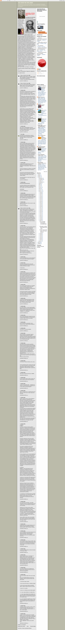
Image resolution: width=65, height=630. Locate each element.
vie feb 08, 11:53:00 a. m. (24, 552)
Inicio (28, 626)
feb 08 (41, 219)
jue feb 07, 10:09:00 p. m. (24, 330)
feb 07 (41, 220)
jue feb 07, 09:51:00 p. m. (24, 319)
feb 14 (41, 211)
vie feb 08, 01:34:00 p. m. (24, 565)
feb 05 (41, 234)
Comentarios (40, 73)
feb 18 (41, 206)
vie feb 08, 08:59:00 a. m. (24, 421)
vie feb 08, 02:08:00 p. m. (24, 572)
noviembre (41, 179)
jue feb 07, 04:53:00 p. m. (24, 223)
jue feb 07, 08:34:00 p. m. (24, 282)
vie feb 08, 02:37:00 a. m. (24, 395)
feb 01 (41, 239)
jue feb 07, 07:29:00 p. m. (24, 260)
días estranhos (40, 162)
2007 (39, 242)
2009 (39, 175)
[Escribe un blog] (19, 70)
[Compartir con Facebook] (20, 70)
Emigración (28, 71)
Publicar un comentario (22, 624)
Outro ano (43, 118)
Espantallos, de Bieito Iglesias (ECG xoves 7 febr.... (43, 227)
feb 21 (41, 202)
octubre (40, 180)
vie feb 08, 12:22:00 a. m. (24, 358)
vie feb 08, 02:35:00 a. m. (24, 388)
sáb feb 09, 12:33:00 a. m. (24, 623)
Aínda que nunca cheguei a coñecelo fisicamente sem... (42, 49)
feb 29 (41, 192)
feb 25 (41, 197)
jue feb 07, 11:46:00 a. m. (24, 139)
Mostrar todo (45, 171)
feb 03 (41, 237)
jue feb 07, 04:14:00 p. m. (24, 199)
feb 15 (41, 210)
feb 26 (41, 196)
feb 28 (41, 193)
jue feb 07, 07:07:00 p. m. (24, 254)
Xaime (22, 134)
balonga (39, 109)
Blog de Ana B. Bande (41, 135)
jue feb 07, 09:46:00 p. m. (24, 312)
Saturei (39, 97)
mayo (40, 187)
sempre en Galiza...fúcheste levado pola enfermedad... (42, 39)
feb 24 (41, 198)
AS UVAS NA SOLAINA (25, 3)
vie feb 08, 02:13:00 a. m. (24, 375)
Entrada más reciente (21, 626)
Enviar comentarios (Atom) (26, 628)
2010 (39, 174)
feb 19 (41, 205)
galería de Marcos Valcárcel (41, 27)
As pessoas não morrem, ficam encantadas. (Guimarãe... (41, 53)
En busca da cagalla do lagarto (42, 86)
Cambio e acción (40, 155)
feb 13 (41, 212)
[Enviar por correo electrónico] (18, 70)
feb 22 (41, 201)
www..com (40, 25)
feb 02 (41, 238)
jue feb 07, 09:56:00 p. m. (24, 325)
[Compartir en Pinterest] (21, 70)
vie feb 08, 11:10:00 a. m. (24, 537)
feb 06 (41, 233)
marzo (40, 189)
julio (40, 184)
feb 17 (41, 207)
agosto (40, 183)
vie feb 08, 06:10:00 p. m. (24, 611)
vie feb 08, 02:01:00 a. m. (24, 370)
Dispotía (42, 147)
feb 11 (41, 215)
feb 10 (41, 216)
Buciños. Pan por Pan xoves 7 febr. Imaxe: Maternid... (43, 230)
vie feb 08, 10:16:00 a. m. (24, 499)
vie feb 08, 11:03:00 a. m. (24, 521)
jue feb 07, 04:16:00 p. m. (24, 205)
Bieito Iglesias (23, 71)
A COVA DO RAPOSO (41, 146)
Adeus (42, 110)
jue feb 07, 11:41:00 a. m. (24, 131)
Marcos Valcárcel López (25, 75)
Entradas (39, 72)
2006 (39, 243)
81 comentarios (40, 45)
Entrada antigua (33, 626)
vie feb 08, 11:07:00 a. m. (24, 528)
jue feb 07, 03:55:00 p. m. (24, 190)
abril (40, 188)
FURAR (32, 373)
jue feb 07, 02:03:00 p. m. (24, 160)
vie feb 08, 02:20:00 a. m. (24, 381)
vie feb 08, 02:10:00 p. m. (24, 603)
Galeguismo (32, 71)
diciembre (40, 178)
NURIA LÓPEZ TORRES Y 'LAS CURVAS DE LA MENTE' (42, 126)
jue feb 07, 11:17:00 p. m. (24, 340)
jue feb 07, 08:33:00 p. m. (24, 269)
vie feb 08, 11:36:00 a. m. (24, 546)
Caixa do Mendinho (41, 154)
